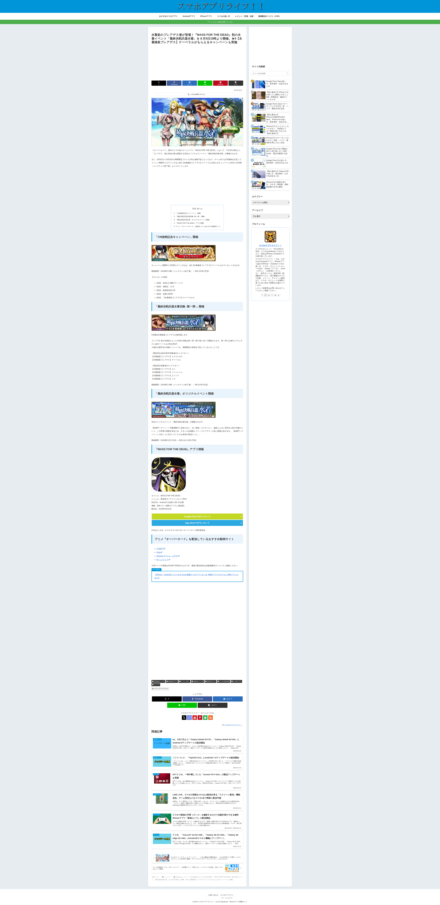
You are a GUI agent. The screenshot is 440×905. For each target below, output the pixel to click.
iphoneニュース (198, 681)
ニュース (157, 684)
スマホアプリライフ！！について (226, 896)
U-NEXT (160, 549)
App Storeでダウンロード (197, 523)
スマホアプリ (237, 681)
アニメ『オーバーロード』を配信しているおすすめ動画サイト (198, 226)
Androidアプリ (172, 681)
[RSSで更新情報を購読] (210, 717)
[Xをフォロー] (184, 717)
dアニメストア (162, 560)
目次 (194, 209)
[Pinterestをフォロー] (200, 717)
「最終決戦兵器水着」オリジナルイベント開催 (192, 220)
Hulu (159, 552)
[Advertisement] (197, 62)
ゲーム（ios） (185, 681)
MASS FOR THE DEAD (161, 689)
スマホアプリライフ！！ (270, 245)
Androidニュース (159, 681)
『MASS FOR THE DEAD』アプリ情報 (190, 223)
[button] (235, 83)
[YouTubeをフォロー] (194, 717)
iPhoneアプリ (211, 681)
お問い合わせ (213, 895)
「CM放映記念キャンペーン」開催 (188, 213)
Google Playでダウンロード (197, 516)
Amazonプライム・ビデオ (167, 556)
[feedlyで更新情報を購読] (205, 717)
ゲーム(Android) (224, 681)
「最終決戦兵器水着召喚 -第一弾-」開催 (190, 216)
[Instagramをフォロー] (189, 717)
